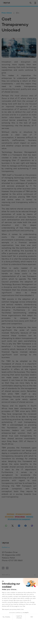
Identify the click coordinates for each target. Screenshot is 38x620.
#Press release (20, 517)
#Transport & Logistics (23, 514)
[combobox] (6, 547)
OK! (31, 617)
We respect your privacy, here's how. (13, 609)
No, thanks (6, 617)
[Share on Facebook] (25, 525)
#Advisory (29, 517)
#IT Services (9, 517)
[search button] (30, 3)
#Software (10, 514)
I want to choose (19, 617)
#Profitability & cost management (19, 519)
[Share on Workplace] (32, 525)
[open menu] (35, 3)
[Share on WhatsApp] (6, 525)
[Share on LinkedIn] (19, 525)
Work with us (6, 575)
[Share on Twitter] (12, 525)
